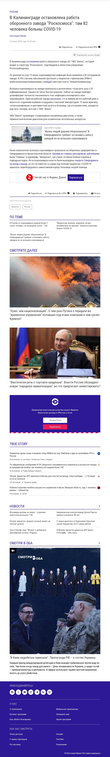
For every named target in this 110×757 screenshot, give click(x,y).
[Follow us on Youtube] (24, 692)
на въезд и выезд (18, 163)
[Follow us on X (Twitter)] (18, 692)
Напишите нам (62, 714)
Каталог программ (18, 714)
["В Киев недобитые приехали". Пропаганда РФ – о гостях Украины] (55, 601)
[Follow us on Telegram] (37, 692)
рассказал (55, 98)
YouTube (60, 739)
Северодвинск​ (91, 160)
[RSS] (43, 692)
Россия (14, 11)
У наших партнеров (18, 739)
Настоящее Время (18, 36)
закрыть (79, 160)
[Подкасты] (49, 692)
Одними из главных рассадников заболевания (75, 153)
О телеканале (16, 709)
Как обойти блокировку (20, 719)
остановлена (33, 61)
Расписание (61, 744)
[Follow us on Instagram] (30, 692)
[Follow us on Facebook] (12, 692)
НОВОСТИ (17, 506)
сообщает (48, 81)
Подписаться (75, 177)
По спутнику (15, 744)
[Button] (65, 47)
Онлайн (59, 734)
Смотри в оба (21, 543)
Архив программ (63, 719)
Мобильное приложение (67, 709)
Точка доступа (16, 734)
